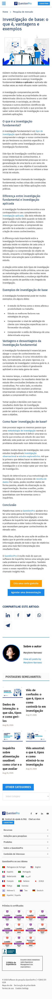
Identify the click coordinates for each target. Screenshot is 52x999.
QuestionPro (29, 510)
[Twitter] (28, 615)
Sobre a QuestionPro (13, 848)
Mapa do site (7, 985)
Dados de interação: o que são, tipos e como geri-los (12, 713)
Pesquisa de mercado (23, 12)
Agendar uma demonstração (26, 592)
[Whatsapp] (39, 615)
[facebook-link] (31, 813)
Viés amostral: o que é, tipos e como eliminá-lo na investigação (35, 756)
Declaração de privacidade (25, 985)
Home (5, 12)
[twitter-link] (36, 813)
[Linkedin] (7, 615)
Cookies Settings (21, 988)
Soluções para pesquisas (15, 836)
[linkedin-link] (42, 813)
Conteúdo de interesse (14, 854)
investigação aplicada (13, 215)
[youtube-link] (48, 813)
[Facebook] (18, 615)
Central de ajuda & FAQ (16, 819)
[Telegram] (7, 625)
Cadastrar (43, 4)
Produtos (8, 842)
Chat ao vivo (34, 819)
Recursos (8, 830)
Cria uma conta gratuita (26, 583)
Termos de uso (8, 988)
